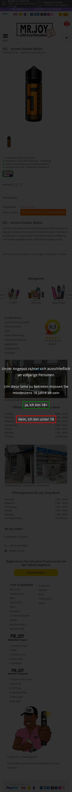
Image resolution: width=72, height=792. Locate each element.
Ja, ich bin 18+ (36, 404)
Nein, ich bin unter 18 (36, 419)
